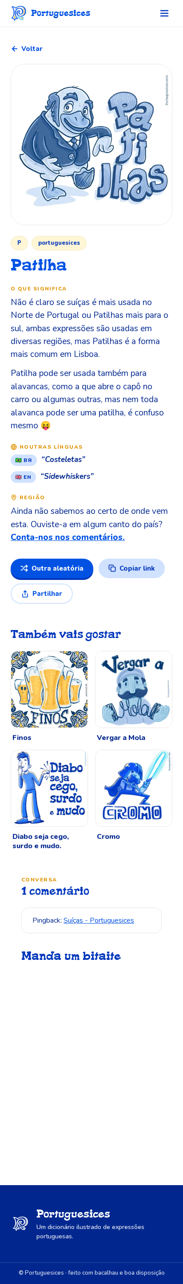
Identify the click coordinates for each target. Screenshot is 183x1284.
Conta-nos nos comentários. (68, 537)
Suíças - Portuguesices (99, 920)
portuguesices (59, 243)
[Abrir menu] (164, 13)
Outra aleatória (58, 568)
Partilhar (47, 593)
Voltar (32, 48)
